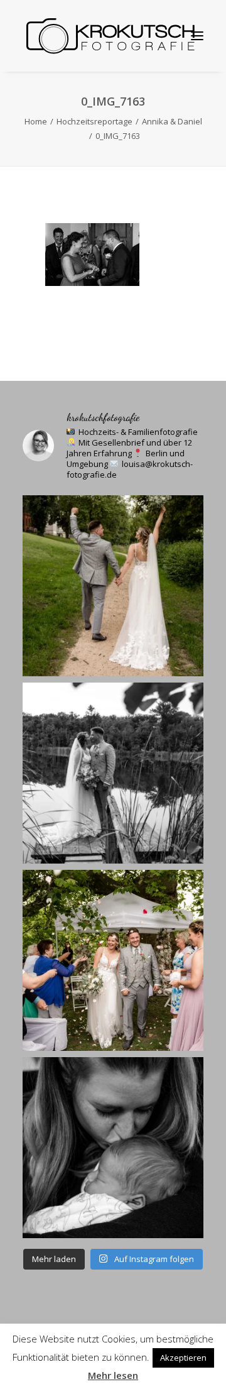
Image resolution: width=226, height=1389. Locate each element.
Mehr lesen (113, 1375)
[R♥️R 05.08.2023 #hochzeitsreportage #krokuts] (113, 585)
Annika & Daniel (172, 121)
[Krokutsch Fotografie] (109, 36)
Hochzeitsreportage (94, 121)
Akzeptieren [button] (183, 1357)
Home (35, 121)
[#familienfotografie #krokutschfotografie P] (113, 1147)
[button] (197, 36)
